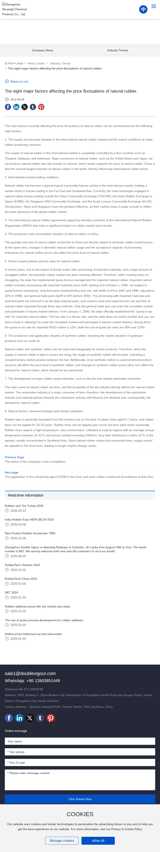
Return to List (19, 81)
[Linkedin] (16, 107)
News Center (36, 63)
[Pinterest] (41, 107)
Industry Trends (117, 50)
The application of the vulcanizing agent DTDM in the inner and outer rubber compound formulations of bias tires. (79, 476)
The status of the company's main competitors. (35, 461)
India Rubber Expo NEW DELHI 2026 (29, 519)
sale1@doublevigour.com (30, 673)
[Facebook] (8, 107)
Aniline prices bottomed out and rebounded (33, 634)
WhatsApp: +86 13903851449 (32, 680)
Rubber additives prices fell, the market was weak (37, 606)
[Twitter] (24, 107)
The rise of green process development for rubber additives (44, 620)
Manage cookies (62, 840)
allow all (98, 840)
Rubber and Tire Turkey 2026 (24, 505)
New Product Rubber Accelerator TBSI (30, 533)
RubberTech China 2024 (21, 578)
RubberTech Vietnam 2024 (22, 565)
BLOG (80, 28)
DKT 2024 (11, 592)
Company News (42, 50)
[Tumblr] (33, 107)
